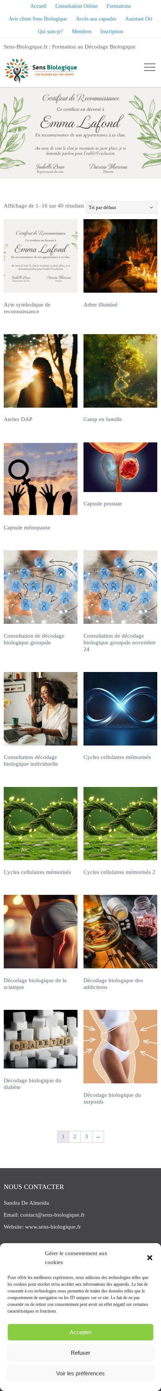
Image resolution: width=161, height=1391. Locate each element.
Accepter (81, 1332)
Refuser (80, 1353)
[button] (150, 1257)
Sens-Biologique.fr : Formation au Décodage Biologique (70, 47)
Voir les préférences (80, 1373)
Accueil (64, 137)
